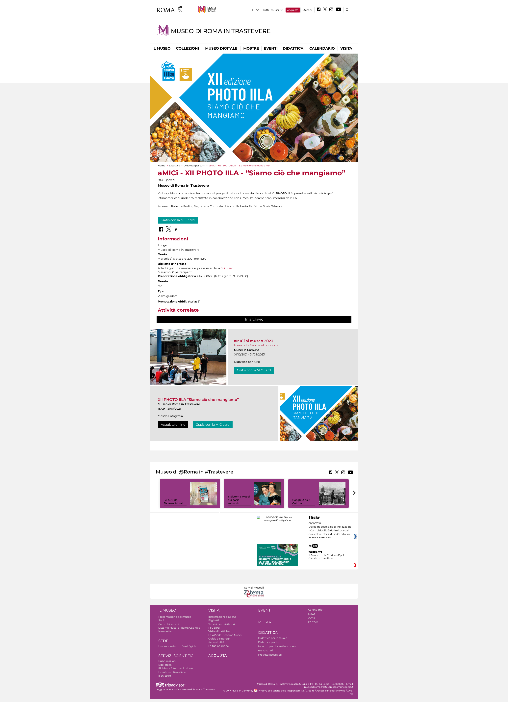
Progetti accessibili (270, 654)
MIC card (227, 268)
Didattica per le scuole (272, 638)
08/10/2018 (330, 530)
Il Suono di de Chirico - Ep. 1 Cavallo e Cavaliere (326, 557)
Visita (346, 48)
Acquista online (173, 424)
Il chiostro (164, 675)
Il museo (161, 48)
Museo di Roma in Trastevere (221, 31)
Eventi (271, 48)
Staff (161, 620)
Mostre (251, 48)
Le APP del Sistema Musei (173, 501)
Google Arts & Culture (301, 501)
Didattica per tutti (194, 165)
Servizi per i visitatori (221, 624)
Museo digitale (221, 48)
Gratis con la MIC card (178, 220)
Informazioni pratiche (222, 616)
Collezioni (187, 48)
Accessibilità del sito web (330, 690)
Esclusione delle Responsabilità (286, 690)
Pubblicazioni (167, 661)
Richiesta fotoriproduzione (175, 668)
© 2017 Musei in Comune (237, 690)
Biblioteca (165, 664)
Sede (163, 641)
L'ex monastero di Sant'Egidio (177, 646)
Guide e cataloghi (219, 638)
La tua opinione (218, 645)
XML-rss (350, 692)
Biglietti (213, 620)
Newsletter (165, 631)
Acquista (292, 10)
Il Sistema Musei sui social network (239, 500)
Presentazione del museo (174, 616)
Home (161, 165)
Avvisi (312, 617)
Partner (313, 621)
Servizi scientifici (176, 656)
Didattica (293, 48)
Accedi (307, 10)
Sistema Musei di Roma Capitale (179, 627)
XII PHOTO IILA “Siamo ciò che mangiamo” (198, 399)
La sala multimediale (172, 672)
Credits (310, 690)
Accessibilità (216, 642)
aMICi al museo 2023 (253, 341)
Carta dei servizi (168, 624)
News (311, 613)
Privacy (261, 690)
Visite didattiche (219, 631)
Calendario (322, 48)
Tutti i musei (271, 10)
